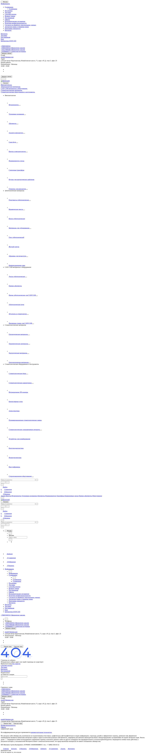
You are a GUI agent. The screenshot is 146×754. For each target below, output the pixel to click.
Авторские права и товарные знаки (17, 27)
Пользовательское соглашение (15, 21)
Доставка (8, 12)
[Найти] (7, 482)
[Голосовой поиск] (3, 482)
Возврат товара (10, 16)
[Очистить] (36, 480)
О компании (9, 7)
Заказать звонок (6, 53)
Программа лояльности (13, 28)
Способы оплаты (10, 14)
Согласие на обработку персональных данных (20, 25)
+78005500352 (5, 46)
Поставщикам (9, 18)
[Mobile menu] (2, 520)
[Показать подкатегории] (20, 105)
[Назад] (10, 533)
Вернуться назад (6, 664)
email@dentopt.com (7, 57)
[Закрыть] (2, 527)
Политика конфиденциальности (16, 23)
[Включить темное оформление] (3, 79)
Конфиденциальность (8, 725)
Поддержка (8, 11)
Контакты (8, 30)
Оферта (7, 19)
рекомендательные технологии (41, 732)
